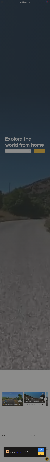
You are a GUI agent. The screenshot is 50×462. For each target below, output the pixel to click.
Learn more (19, 452)
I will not (41, 450)
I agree (41, 453)
